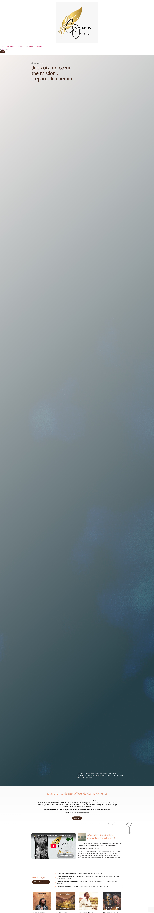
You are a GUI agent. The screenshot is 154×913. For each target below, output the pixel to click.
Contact (39, 46)
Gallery (19, 46)
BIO (3, 46)
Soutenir (30, 46)
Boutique (10, 46)
